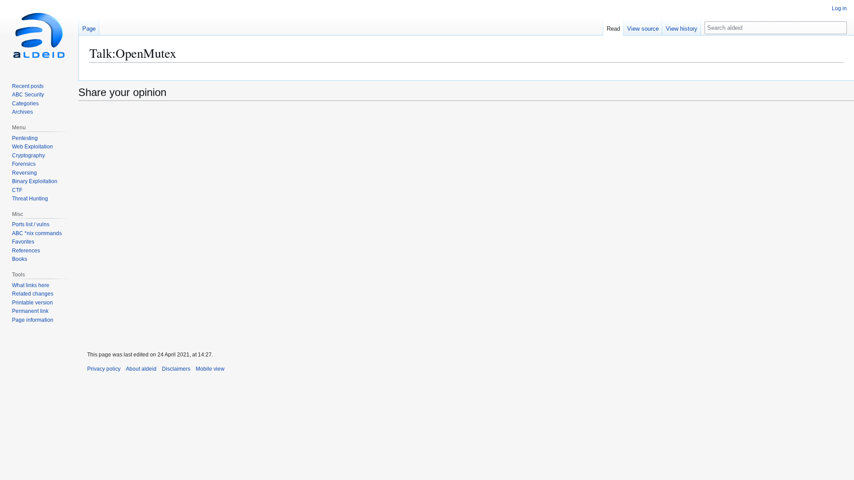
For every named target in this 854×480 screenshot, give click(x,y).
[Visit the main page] (39, 35)
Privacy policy (104, 369)
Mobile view (210, 369)
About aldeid (141, 369)
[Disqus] (466, 227)
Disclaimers (176, 369)
